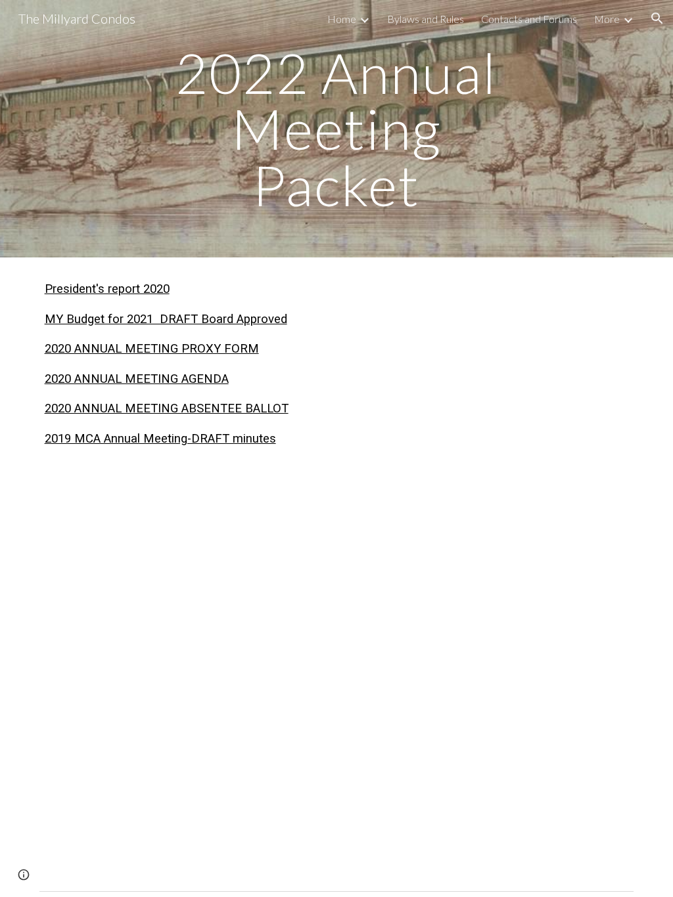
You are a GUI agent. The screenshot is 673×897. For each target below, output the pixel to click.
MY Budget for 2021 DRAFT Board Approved (166, 319)
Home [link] (341, 18)
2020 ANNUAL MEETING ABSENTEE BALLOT (167, 408)
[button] (657, 18)
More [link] (607, 18)
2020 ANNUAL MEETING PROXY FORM (152, 348)
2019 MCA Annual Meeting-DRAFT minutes (160, 438)
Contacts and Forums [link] (529, 18)
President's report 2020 (107, 289)
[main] (336, 128)
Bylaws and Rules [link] (425, 18)
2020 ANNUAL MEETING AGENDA (137, 379)
